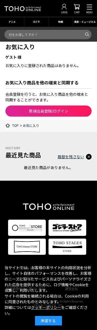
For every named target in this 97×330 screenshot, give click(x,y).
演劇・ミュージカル (85, 22)
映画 (60, 22)
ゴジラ (36, 22)
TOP (15, 125)
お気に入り (31, 125)
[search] (87, 34)
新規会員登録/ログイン (48, 111)
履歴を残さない (71, 156)
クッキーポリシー (46, 307)
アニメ (12, 22)
